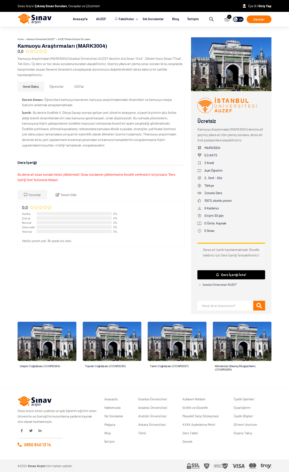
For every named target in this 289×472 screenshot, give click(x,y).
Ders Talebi (190, 433)
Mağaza (109, 424)
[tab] (32, 195)
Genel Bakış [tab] (31, 86)
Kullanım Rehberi (194, 399)
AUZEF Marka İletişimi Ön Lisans (74, 39)
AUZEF (101, 19)
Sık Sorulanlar (153, 19)
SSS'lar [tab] (79, 86)
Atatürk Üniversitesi (152, 416)
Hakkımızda (112, 407)
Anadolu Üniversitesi (152, 407)
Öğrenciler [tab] (57, 86)
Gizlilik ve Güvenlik (195, 407)
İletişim (193, 19)
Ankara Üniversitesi (152, 424)
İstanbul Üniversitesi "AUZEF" (41, 39)
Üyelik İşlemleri (244, 399)
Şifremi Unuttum (245, 424)
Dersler (259, 19)
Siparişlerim (242, 407)
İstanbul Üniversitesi (152, 399)
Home (21, 39)
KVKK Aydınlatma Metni (198, 424)
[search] (259, 305)
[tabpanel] (101, 124)
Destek (187, 441)
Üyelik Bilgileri (243, 416)
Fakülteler (126, 19)
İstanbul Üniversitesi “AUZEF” (220, 284)
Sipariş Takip (243, 433)
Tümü (142, 433)
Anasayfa (80, 19)
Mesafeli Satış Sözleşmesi (200, 416)
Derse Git (47, 341)
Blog (175, 19)
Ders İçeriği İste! (233, 275)
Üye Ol (252, 6)
